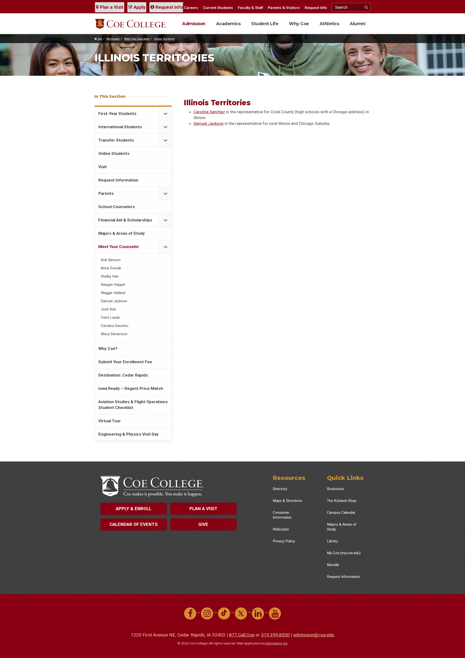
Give (203, 524)
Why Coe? (107, 348)
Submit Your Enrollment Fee (125, 361)
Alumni (357, 23)
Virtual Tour (109, 420)
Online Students (113, 153)
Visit (102, 166)
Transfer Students (116, 140)
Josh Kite (108, 309)
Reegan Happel (113, 284)
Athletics (329, 23)
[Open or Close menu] (165, 113)
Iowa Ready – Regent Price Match (130, 388)
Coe (99, 38)
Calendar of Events (133, 524)
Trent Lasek (110, 317)
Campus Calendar (341, 512)
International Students (120, 126)
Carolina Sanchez (209, 111)
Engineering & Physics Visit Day (128, 434)
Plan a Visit (111, 7)
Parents (106, 193)
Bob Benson (111, 260)
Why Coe (299, 23)
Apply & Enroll (133, 508)
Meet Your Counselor (136, 38)
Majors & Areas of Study (121, 233)
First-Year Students (117, 113)
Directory (280, 489)
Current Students (218, 8)
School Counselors (116, 206)
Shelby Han (110, 276)
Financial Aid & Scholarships (125, 220)
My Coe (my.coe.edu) (344, 553)
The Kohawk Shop (341, 501)
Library (332, 541)
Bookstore (335, 489)
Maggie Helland (113, 293)
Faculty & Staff (250, 8)
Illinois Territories (164, 38)
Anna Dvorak (111, 268)
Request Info (168, 7)
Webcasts (281, 529)
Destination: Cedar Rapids (123, 375)
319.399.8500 (275, 635)
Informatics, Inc (276, 643)
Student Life (264, 23)
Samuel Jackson (209, 123)
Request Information (118, 180)
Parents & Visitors (284, 8)
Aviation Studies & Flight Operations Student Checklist (133, 404)
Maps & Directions (287, 501)
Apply (138, 7)
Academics (228, 23)
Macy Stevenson (114, 334)
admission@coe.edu (313, 635)
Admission (193, 23)
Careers (191, 8)
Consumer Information (282, 515)
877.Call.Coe (241, 635)
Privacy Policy (284, 541)
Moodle (333, 565)
